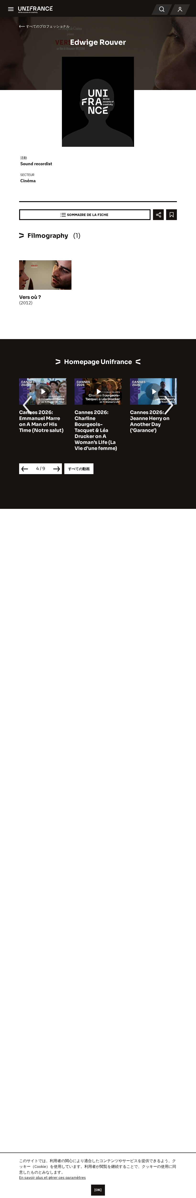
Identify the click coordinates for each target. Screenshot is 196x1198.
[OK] (98, 1190)
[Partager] (158, 214)
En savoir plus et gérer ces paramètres (52, 1177)
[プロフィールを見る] (180, 9)
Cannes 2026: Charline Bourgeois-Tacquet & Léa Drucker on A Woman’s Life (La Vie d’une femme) (96, 430)
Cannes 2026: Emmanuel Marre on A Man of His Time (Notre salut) (41, 421)
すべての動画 (79, 468)
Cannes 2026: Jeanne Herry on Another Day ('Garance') (149, 421)
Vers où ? (30, 297)
